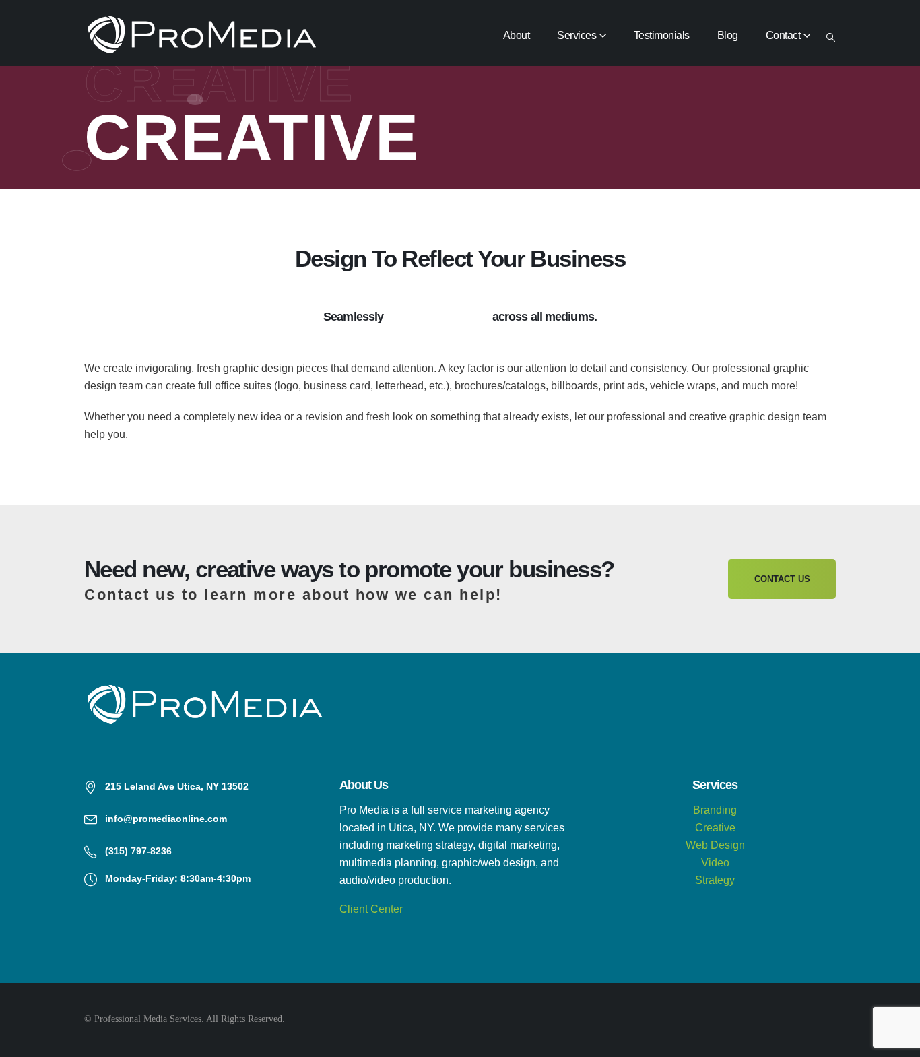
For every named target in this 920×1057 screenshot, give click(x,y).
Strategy (715, 880)
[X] (712, 1019)
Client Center (371, 909)
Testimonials (662, 35)
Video (715, 862)
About (516, 35)
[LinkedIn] (819, 1019)
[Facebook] (676, 1019)
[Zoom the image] (205, 690)
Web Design (715, 845)
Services (576, 35)
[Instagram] (783, 1019)
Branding (715, 810)
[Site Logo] (202, 35)
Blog (727, 35)
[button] (831, 36)
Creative (715, 827)
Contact (783, 35)
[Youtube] (747, 1019)
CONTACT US (782, 579)
